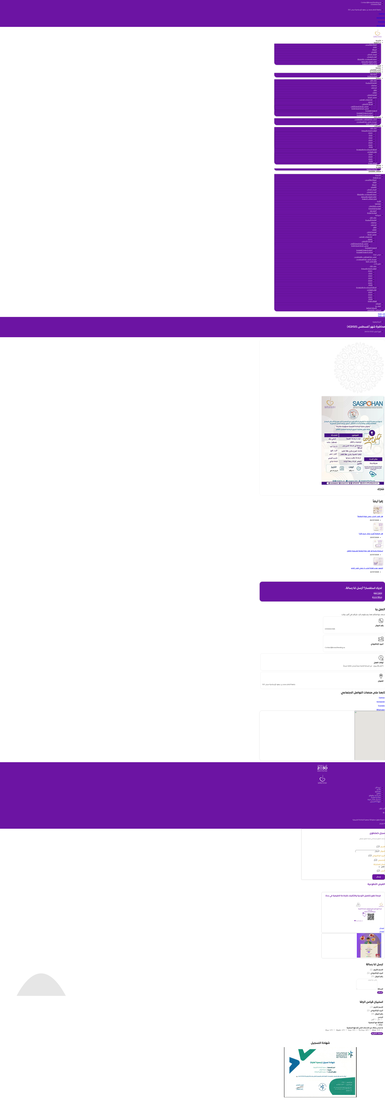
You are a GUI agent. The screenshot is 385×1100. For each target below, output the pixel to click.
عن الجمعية (377, 43)
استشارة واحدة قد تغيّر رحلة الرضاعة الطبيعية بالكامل (365, 551)
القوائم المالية (372, 163)
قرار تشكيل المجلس (365, 100)
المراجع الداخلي (372, 95)
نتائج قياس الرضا (371, 124)
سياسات (374, 85)
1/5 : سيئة (329, 1030)
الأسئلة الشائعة (372, 169)
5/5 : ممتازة (376, 1030)
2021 (370, 136)
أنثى (372, 1020)
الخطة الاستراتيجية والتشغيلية (366, 150)
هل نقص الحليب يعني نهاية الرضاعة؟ (370, 517)
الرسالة (374, 50)
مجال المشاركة (379, 865)
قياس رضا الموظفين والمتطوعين (365, 120)
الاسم (382, 847)
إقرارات (375, 93)
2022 (370, 138)
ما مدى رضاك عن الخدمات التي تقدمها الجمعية (365, 1028)
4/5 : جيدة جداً (363, 1030)
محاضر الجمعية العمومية (365, 115)
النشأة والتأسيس (371, 45)
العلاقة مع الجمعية (375, 1023)
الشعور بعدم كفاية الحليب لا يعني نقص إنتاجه (367, 568)
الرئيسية (378, 41)
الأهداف (374, 52)
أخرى (382, 871)
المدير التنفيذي (372, 57)
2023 (370, 140)
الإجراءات (374, 88)
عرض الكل (373, 81)
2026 (371, 147)
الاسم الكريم (378, 970)
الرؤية (375, 47)
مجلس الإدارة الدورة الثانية (360, 109)
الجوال (382, 851)
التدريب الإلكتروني (375, 70)
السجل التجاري (372, 55)
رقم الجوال (378, 977)
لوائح (375, 90)
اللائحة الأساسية (371, 83)
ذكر (379, 1020)
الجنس (380, 1017)
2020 (370, 133)
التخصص (381, 860)
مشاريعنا (378, 68)
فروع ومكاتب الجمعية (369, 64)
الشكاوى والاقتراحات (374, 171)
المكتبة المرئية (372, 76)
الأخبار (379, 66)
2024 (370, 143)
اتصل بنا (378, 167)
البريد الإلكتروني (378, 856)
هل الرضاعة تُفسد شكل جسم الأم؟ (371, 534)
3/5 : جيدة (351, 1030)
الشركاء (378, 165)
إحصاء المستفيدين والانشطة (367, 59)
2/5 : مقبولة (340, 1030)
